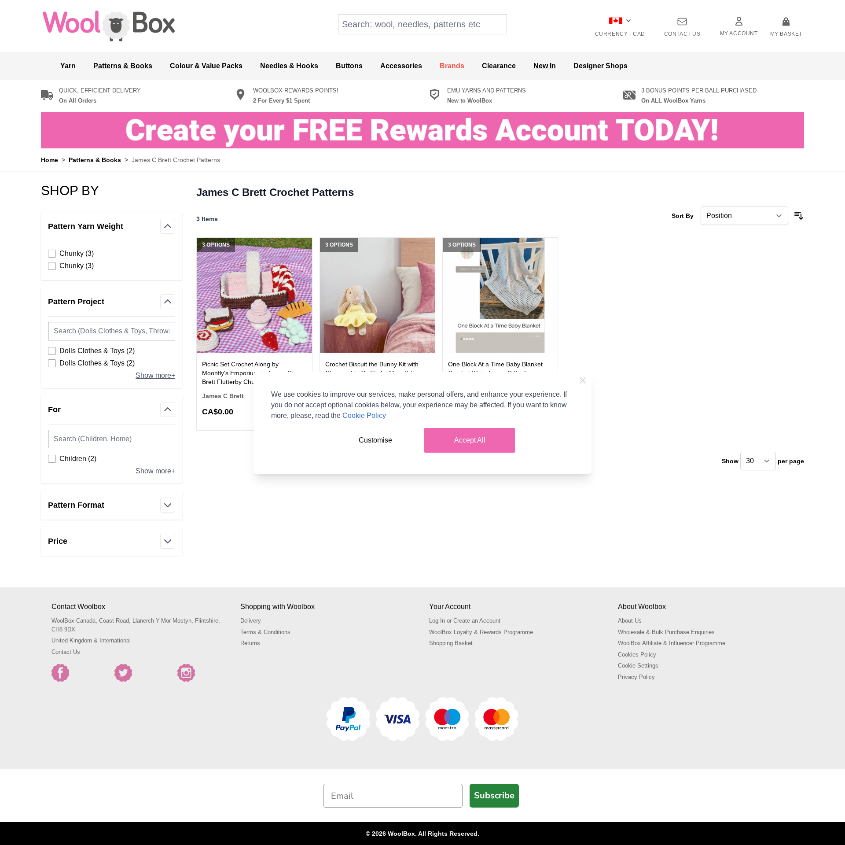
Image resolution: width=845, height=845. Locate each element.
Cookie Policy (364, 415)
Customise (375, 440)
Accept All (469, 440)
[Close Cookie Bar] (582, 380)
